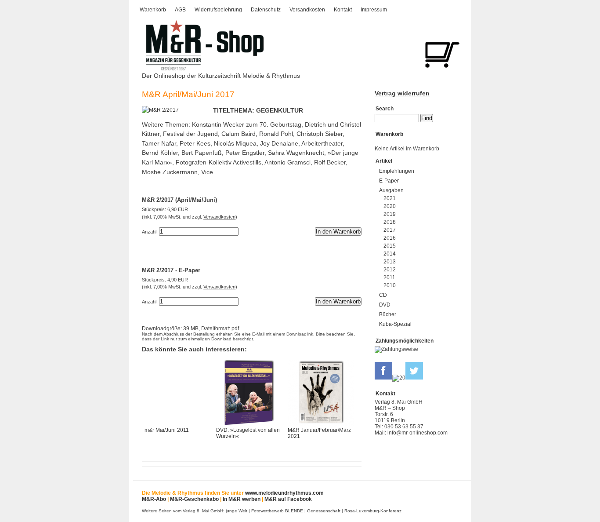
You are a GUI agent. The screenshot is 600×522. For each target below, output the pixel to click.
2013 (389, 262)
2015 (389, 246)
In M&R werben (241, 499)
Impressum (374, 10)
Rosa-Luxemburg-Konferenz (372, 510)
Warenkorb (153, 10)
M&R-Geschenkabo (194, 499)
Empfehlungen (396, 171)
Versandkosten (307, 10)
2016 (389, 238)
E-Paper (389, 181)
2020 (389, 206)
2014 (389, 254)
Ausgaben (391, 190)
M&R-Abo (154, 499)
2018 (389, 222)
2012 (389, 269)
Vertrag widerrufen (402, 93)
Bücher (387, 314)
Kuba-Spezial (395, 324)
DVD (384, 305)
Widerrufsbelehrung (218, 10)
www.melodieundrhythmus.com (284, 493)
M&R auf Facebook (288, 499)
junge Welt (236, 510)
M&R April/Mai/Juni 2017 (188, 94)
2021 (389, 198)
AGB (180, 10)
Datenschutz (266, 10)
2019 (389, 214)
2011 (389, 277)
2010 (389, 285)
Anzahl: (150, 231)
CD (383, 295)
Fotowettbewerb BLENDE (277, 510)
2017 (389, 230)
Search (385, 109)
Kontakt (343, 10)
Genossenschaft (323, 510)
